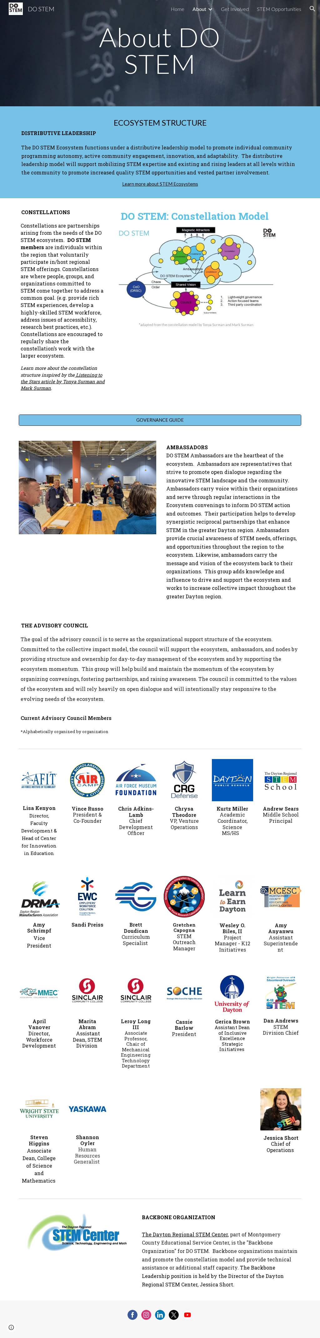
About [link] (199, 9)
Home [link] (177, 9)
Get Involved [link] (235, 9)
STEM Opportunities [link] (279, 9)
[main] (160, 53)
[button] (312, 8)
